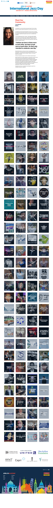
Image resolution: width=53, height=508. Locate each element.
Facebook (1, 1)
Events (4, 475)
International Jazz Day (26, 8)
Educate (31, 15)
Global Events (12, 15)
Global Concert (22, 15)
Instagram (3, 1)
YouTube (8, 1)
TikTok (6, 1)
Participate (17, 15)
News (38, 15)
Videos (12, 476)
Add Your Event (49, 2)
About (35, 15)
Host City (41, 15)
